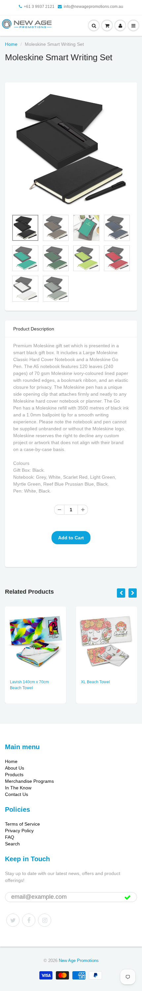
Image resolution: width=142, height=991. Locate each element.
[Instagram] (44, 920)
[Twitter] (12, 920)
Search (12, 843)
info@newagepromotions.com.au (93, 6)
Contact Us (16, 794)
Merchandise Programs (29, 781)
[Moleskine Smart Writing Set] (71, 150)
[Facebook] (28, 920)
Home (11, 44)
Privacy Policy (19, 830)
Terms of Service (22, 824)
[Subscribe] (127, 897)
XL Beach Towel (95, 682)
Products (14, 774)
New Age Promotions (79, 960)
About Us (14, 768)
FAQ (9, 837)
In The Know (18, 787)
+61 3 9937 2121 (39, 6)
